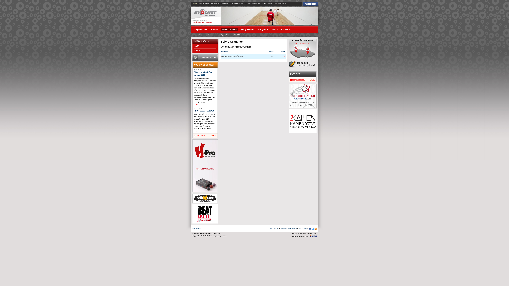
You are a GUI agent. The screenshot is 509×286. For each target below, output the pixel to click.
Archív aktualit (200, 135)
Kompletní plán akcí (298, 80)
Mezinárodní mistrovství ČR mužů (232, 56)
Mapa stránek (274, 228)
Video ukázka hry (208, 57)
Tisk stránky (303, 228)
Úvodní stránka (196, 35)
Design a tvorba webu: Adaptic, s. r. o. (304, 233)
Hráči (217, 35)
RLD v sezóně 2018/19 (204, 111)
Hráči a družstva (208, 35)
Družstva (198, 50)
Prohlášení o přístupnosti (288, 228)
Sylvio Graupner (226, 35)
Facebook (310, 3)
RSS (214, 135)
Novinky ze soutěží (204, 65)
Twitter (194, 3)
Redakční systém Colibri (300, 236)
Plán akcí (295, 74)
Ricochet (197, 10)
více (196, 104)
